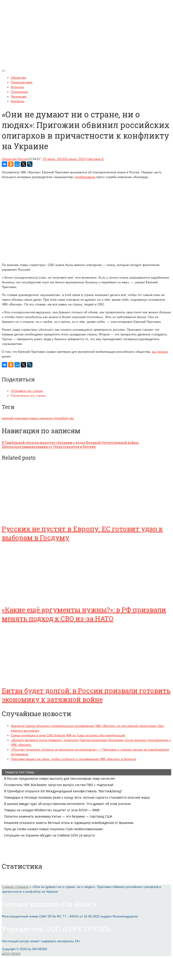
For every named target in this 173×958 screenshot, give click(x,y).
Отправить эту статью (27, 391)
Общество (18, 77)
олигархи (46, 418)
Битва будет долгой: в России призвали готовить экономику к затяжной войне (86, 695)
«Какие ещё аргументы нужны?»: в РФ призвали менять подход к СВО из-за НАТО (84, 614)
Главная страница (15, 887)
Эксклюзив (18, 96)
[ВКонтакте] (4, 164)
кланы (33, 418)
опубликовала (85, 177)
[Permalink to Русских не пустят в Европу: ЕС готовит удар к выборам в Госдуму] (35, 516)
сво (71, 418)
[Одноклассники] (11, 164)
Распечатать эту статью (28, 395)
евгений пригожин (15, 418)
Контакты (17, 101)
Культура (17, 87)
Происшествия (21, 82)
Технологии (19, 92)
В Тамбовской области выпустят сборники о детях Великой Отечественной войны (70, 442)
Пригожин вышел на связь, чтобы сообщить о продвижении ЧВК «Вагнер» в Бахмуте (73, 759)
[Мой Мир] (17, 164)
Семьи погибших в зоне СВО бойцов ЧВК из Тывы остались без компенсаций (68, 735)
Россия (23, 159)
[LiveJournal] (29, 164)
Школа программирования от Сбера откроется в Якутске (49, 447)
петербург (61, 418)
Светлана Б (95, 159)
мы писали (160, 351)
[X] (23, 164)
